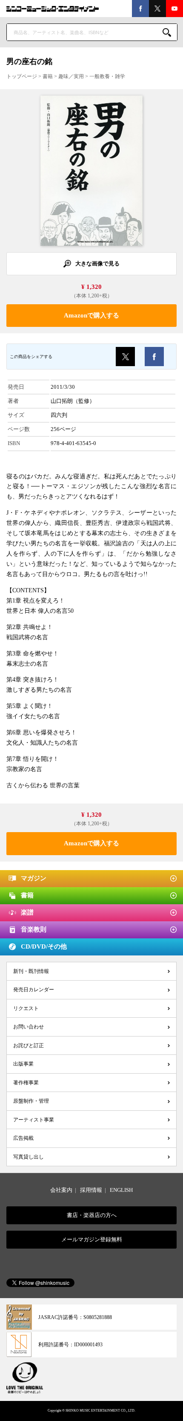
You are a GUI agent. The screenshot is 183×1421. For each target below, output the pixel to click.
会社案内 (61, 1190)
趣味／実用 (71, 76)
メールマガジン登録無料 (91, 1239)
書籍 (48, 76)
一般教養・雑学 (107, 76)
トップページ (21, 76)
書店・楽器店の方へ (92, 1215)
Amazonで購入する (91, 315)
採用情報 (91, 1190)
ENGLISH (121, 1190)
